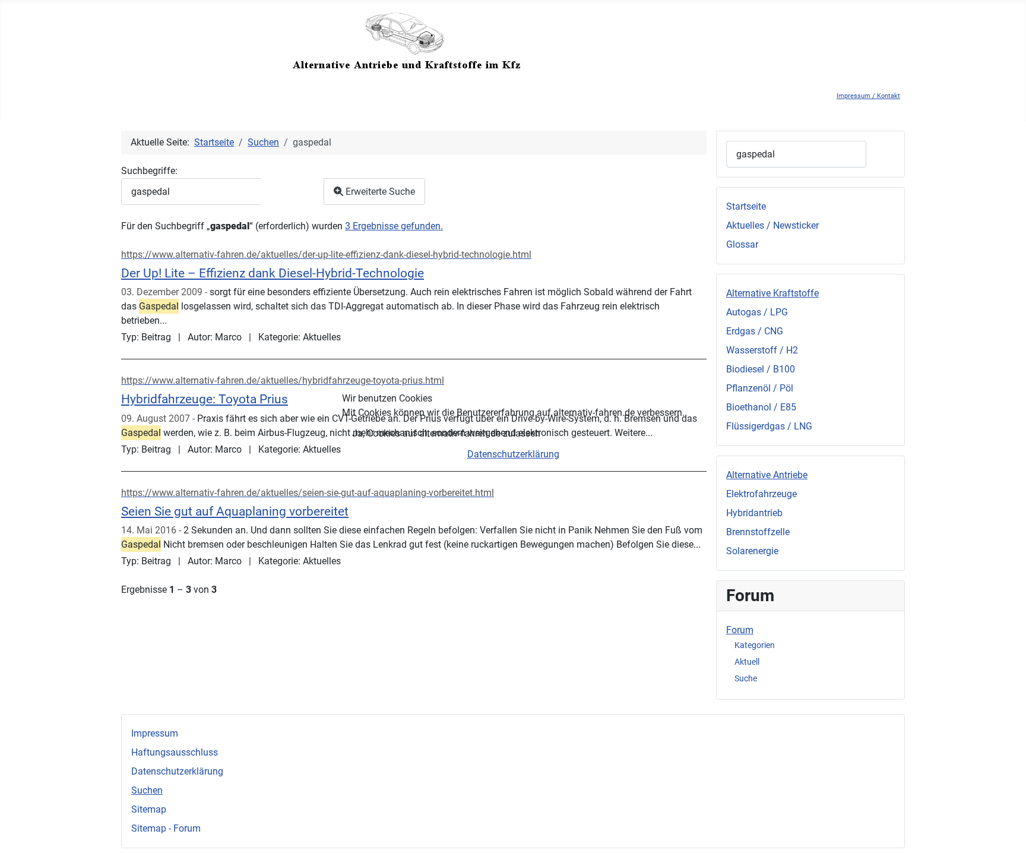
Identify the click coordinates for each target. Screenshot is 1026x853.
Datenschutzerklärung (513, 454)
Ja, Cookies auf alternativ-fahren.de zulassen (446, 433)
